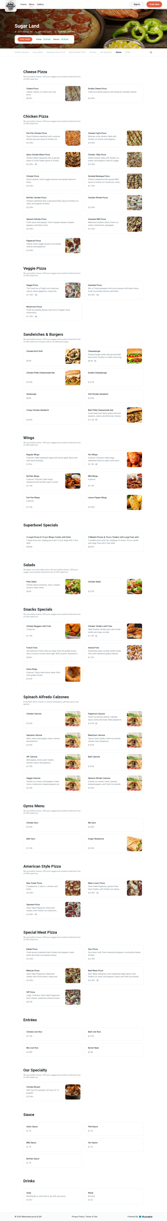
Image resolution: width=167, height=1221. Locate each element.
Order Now (154, 4)
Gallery (40, 4)
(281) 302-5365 (45, 32)
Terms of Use (91, 1216)
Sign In (137, 4)
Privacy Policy (78, 1216)
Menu (31, 4)
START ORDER (25, 39)
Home (24, 4)
